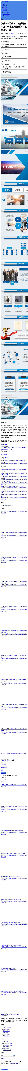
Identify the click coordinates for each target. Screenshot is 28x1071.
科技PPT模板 (6, 1046)
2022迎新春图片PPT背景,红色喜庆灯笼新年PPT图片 (13, 853)
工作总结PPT (6, 12)
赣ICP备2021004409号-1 (15, 1063)
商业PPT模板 (4, 444)
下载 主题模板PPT (6, 760)
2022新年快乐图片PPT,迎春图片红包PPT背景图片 (12, 991)
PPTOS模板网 (9, 36)
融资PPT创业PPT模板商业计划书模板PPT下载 (12, 486)
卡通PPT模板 (6, 1034)
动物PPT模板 (6, 1035)
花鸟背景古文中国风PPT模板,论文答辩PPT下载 (12, 830)
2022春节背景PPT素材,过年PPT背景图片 (10, 876)
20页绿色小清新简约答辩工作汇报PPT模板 (11, 899)
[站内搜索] (1, 18)
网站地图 (5, 1041)
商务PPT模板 (6, 14)
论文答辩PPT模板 (7, 1043)
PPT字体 (5, 10)
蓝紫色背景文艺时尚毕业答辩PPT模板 (10, 1014)
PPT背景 (5, 9)
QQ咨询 (4, 764)
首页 (4, 4)
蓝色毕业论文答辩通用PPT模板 (8, 968)
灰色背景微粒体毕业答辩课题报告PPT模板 (11, 945)
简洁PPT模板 (6, 1032)
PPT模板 (5, 5)
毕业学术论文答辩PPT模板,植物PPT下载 (10, 922)
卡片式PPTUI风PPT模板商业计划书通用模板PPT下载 (13, 753)
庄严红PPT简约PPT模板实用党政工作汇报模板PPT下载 (14, 463)
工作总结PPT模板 (7, 1027)
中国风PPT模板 (7, 1050)
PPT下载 (5, 7)
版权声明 (2, 1058)
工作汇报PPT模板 (7, 1045)
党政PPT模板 (6, 1031)
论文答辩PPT (6, 15)
